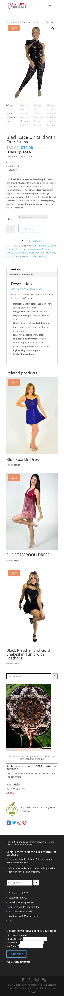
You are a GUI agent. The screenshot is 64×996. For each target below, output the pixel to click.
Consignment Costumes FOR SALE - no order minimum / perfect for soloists (31, 249)
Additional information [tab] (21, 274)
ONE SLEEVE (12, 256)
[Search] (55, 676)
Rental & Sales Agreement (21, 902)
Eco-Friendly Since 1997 (20, 911)
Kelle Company (39, 256)
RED (22, 256)
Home (9, 22)
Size (10, 219)
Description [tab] (15, 269)
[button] (53, 28)
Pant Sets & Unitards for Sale (29, 252)
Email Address (14, 938)
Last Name (12, 946)
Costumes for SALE (17, 897)
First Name (12, 942)
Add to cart (29, 229)
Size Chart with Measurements (26, 288)
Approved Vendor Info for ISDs (23, 906)
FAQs (11, 920)
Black (52, 252)
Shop (16, 22)
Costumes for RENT (18, 893)
